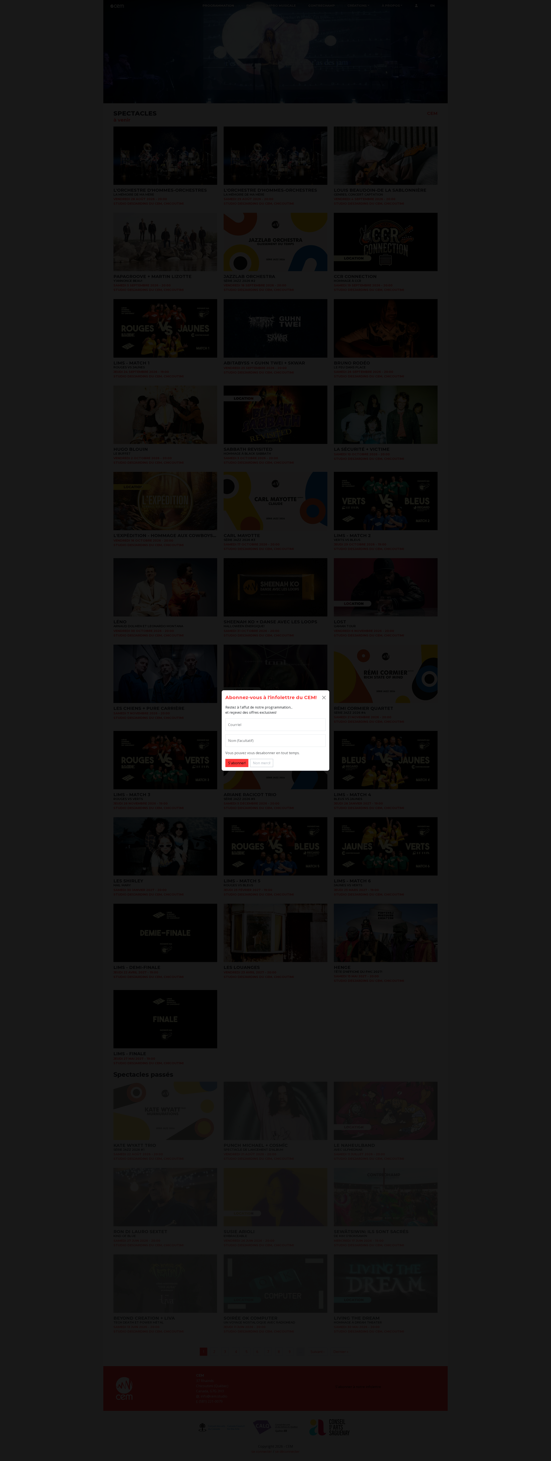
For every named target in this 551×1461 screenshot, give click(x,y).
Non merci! (261, 763)
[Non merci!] (323, 697)
